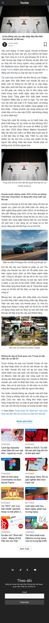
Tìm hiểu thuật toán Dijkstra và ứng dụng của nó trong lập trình (36, 538)
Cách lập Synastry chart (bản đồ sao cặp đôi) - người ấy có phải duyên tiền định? (12, 450)
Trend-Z (5, 518)
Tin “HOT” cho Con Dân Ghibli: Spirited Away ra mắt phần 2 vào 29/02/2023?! (11, 509)
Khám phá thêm (24, 421)
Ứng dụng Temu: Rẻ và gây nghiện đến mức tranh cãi (36, 480)
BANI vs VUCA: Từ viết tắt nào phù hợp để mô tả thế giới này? (36, 450)
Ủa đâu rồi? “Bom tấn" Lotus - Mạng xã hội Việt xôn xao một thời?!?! (12, 538)
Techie (10, 69)
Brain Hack (31, 430)
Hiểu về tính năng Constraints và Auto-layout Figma (11, 480)
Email (24, 592)
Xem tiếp (24, 549)
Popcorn (6, 488)
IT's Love (6, 430)
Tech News (30, 459)
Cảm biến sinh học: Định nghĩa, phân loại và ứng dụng (35, 509)
